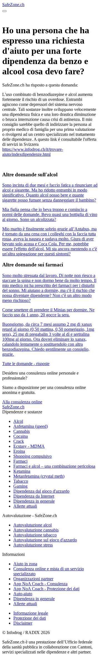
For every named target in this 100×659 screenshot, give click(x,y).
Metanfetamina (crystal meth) (38, 476)
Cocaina (20, 436)
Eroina (19, 451)
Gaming (20, 486)
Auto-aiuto (22, 593)
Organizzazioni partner (33, 578)
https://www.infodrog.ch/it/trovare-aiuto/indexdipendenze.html (32, 152)
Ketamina (21, 471)
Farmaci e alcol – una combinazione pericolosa (54, 466)
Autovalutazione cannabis (36, 530)
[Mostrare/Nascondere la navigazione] (4, 11)
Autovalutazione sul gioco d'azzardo (45, 540)
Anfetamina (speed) (30, 426)
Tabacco (20, 481)
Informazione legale (30, 613)
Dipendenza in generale (34, 501)
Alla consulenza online (22, 402)
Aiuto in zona (25, 563)
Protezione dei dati (29, 618)
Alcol (18, 421)
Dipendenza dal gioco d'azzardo (41, 491)
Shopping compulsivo (32, 456)
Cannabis (21, 431)
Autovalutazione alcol (32, 525)
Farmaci (20, 461)
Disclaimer (22, 623)
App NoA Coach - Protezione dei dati (46, 588)
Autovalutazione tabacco (35, 535)
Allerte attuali (25, 506)
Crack (18, 441)
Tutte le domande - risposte (25, 363)
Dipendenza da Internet (33, 496)
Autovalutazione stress (33, 545)
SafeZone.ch (13, 4)
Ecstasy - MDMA (29, 446)
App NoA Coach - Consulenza (40, 583)
